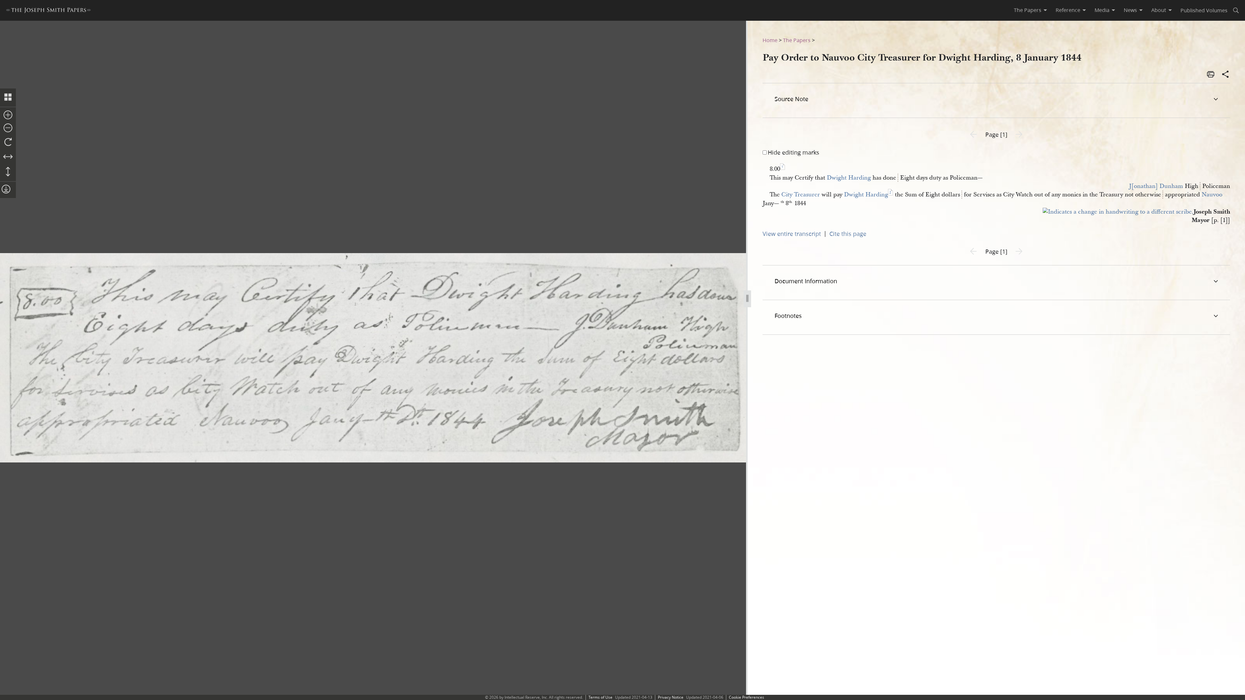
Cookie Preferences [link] (746, 697)
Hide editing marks (793, 152)
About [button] (1158, 10)
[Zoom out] (8, 128)
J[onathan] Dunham (1156, 186)
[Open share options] (1225, 75)
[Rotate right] (8, 142)
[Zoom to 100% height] (8, 172)
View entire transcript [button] (792, 233)
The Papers (797, 40)
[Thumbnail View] (8, 97)
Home (770, 40)
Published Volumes (1203, 10)
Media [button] (1102, 10)
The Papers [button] (1027, 10)
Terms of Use (600, 697)
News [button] (1130, 10)
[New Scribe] (1118, 212)
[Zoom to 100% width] (8, 157)
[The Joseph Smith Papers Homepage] (48, 11)
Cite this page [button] (847, 233)
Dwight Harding (849, 178)
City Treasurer (800, 195)
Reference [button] (1068, 10)
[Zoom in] (8, 115)
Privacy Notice (670, 697)
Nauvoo (1212, 195)
